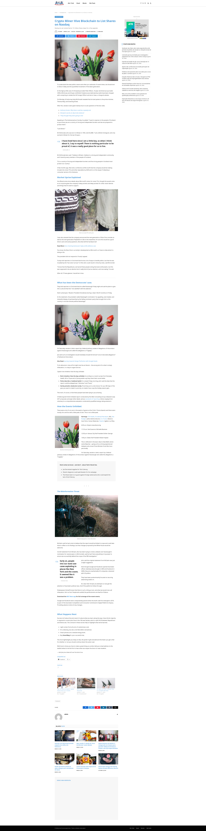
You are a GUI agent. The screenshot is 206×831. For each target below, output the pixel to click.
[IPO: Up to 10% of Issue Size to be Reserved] (86, 683)
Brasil (78, 3)
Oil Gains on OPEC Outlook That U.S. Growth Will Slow (105, 689)
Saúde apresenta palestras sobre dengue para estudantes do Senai (64, 768)
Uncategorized (59, 16)
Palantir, (101, 421)
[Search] (148, 3)
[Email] (49, 106)
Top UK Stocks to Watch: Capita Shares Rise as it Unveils (65, 689)
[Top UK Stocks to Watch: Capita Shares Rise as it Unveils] (66, 683)
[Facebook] (49, 88)
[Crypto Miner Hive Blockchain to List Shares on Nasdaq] (86, 60)
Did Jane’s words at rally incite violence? (72, 113)
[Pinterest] (49, 99)
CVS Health (91, 417)
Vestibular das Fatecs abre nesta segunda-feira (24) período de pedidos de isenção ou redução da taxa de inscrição (136, 49)
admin (60, 31)
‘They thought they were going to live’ (71, 116)
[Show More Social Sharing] (99, 36)
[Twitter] (49, 92)
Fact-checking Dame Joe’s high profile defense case (80, 246)
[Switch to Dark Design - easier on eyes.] (150, 3)
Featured (58, 701)
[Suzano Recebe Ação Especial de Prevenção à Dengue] (86, 758)
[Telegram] (49, 102)
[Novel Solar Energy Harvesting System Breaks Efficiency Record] (108, 758)
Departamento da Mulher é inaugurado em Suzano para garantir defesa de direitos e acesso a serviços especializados (108, 746)
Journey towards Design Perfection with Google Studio (80, 361)
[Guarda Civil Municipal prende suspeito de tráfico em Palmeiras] (64, 735)
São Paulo (92, 3)
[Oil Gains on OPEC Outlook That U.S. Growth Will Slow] (106, 683)
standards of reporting (92, 399)
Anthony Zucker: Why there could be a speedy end (75, 110)
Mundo (85, 3)
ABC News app (71, 596)
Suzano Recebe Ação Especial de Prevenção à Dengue (86, 767)
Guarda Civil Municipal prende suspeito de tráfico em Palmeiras (64, 745)
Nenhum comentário (91, 31)
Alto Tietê (71, 3)
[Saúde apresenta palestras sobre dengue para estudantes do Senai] (64, 758)
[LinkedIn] (49, 95)
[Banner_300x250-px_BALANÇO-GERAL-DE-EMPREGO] (137, 29)
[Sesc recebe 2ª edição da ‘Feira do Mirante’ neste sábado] (86, 735)
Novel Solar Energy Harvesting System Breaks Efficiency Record (108, 767)
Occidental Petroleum (101, 417)
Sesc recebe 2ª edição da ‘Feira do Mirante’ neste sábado (86, 744)
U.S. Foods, (104, 419)
